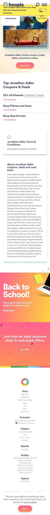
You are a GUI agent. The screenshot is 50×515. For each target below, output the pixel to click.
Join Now (25, 349)
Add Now (41, 11)
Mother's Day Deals (25, 465)
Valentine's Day (25, 462)
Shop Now (8, 310)
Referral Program (25, 431)
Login (25, 403)
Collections (25, 481)
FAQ (25, 434)
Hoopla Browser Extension (25, 420)
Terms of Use (25, 437)
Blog (25, 408)
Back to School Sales (25, 470)
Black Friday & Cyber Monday (25, 458)
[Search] (38, 4)
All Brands (25, 411)
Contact (25, 440)
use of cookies (30, 502)
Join (25, 406)
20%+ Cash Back (25, 400)
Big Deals (25, 394)
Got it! (25, 508)
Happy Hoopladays (25, 460)
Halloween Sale (25, 472)
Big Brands (25, 397)
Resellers (25, 449)
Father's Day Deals (25, 468)
